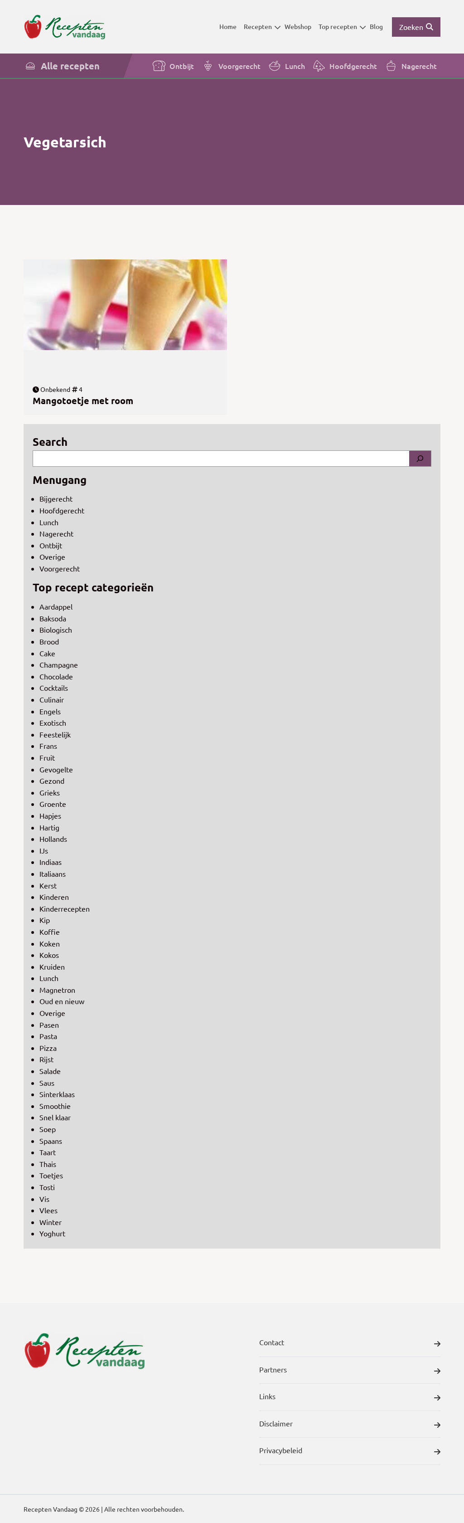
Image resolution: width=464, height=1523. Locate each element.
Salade (50, 1070)
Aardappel (55, 606)
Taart (47, 1152)
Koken (49, 943)
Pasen (49, 1024)
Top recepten (338, 26)
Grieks (49, 792)
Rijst (46, 1059)
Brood (49, 641)
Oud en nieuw (61, 1001)
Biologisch (55, 629)
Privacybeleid (280, 1450)
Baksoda (52, 618)
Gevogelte (56, 769)
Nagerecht (419, 66)
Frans (48, 745)
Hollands (53, 838)
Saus (46, 1082)
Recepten (258, 26)
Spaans (50, 1140)
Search (50, 441)
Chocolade (56, 676)
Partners (273, 1369)
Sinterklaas (57, 1093)
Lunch (295, 66)
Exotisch (52, 722)
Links (267, 1396)
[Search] (420, 458)
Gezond (51, 780)
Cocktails (53, 687)
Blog (376, 26)
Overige (52, 556)
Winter (50, 1221)
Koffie (49, 931)
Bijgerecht (55, 498)
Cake (47, 653)
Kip (44, 919)
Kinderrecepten (64, 908)
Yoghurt (52, 1233)
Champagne (58, 664)
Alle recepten (70, 66)
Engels (50, 711)
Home (228, 26)
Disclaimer (276, 1423)
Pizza (48, 1047)
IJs (43, 850)
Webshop (298, 26)
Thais (47, 1163)
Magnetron (57, 989)
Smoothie (55, 1105)
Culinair (51, 699)
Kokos (49, 954)
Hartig (49, 827)
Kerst (48, 885)
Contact (271, 1342)
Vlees (48, 1210)
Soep (47, 1128)
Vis (44, 1198)
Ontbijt (181, 66)
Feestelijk (55, 734)
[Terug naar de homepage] (64, 26)
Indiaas (50, 861)
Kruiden (52, 966)
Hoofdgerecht (353, 66)
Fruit (47, 757)
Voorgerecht (239, 66)
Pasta (48, 1035)
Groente (52, 803)
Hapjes (50, 815)
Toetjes (51, 1175)
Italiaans (52, 873)
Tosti (47, 1186)
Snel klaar (55, 1117)
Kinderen (54, 896)
